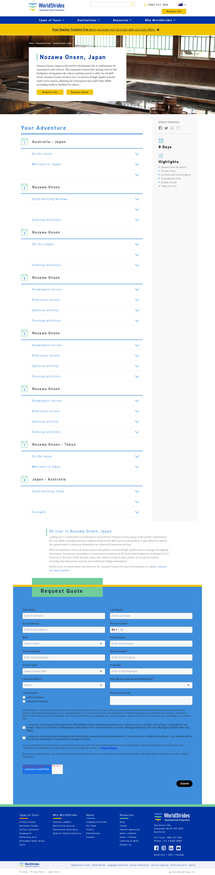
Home (31, 43)
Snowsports (25, 833)
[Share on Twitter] (166, 127)
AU (181, 5)
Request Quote (79, 92)
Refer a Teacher (128, 833)
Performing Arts (28, 837)
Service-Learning (160, 865)
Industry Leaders (62, 822)
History (90, 829)
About (90, 815)
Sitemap (23, 872)
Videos (123, 826)
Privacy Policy (38, 872)
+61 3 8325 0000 (172, 841)
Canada (180, 854)
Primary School (27, 822)
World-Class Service (64, 826)
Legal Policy (54, 872)
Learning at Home (129, 841)
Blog (122, 822)
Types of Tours (50, 20)
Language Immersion (118, 865)
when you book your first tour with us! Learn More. (104, 29)
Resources (120, 20)
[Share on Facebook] (160, 128)
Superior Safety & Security (67, 833)
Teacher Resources (130, 829)
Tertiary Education (29, 829)
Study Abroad (98, 865)
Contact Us (126, 845)
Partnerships (93, 833)
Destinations (86, 20)
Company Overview (96, 822)
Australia (159, 854)
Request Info (174, 11)
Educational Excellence (65, 829)
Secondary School (43, 43)
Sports (192, 865)
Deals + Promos (128, 837)
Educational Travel (80, 865)
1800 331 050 (157, 4)
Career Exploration (139, 865)
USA (170, 854)
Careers (90, 837)
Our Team (91, 826)
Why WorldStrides (158, 20)
